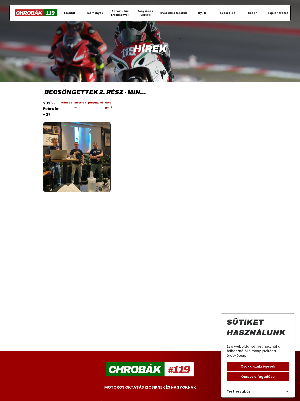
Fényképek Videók (145, 13)
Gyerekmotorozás (174, 13)
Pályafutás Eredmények (120, 13)
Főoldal (69, 13)
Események (95, 13)
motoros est (80, 105)
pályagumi (95, 102)
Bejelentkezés (277, 13)
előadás (66, 102)
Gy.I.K (202, 13)
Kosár (252, 13)
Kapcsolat (227, 13)
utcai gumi (108, 105)
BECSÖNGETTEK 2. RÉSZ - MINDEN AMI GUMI (96, 92)
